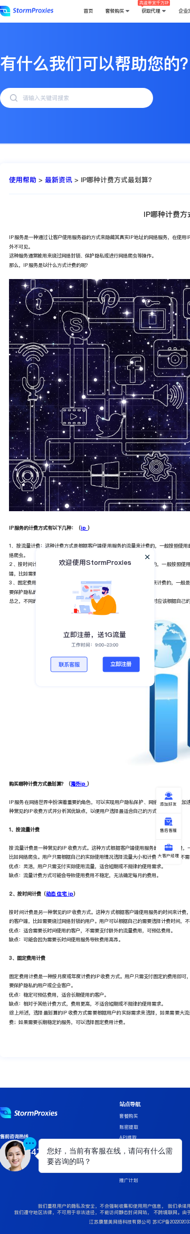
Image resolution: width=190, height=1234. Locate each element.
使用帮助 (22, 179)
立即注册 (120, 664)
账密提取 (128, 1127)
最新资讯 (58, 179)
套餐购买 (128, 1116)
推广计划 (128, 1180)
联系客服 (69, 665)
